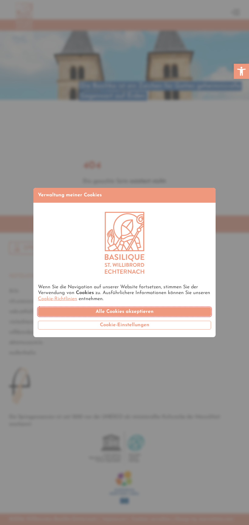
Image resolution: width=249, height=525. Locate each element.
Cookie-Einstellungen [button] (124, 325)
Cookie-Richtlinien (57, 298)
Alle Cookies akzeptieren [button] (125, 311)
